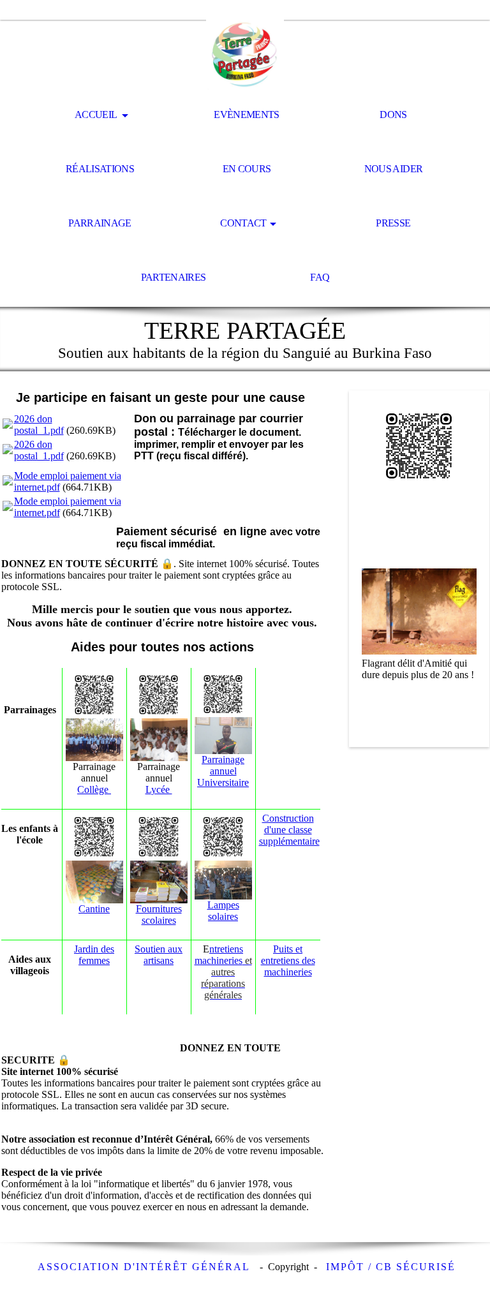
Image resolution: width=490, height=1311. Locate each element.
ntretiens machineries (223, 972)
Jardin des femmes (94, 955)
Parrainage (99, 223)
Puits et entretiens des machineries (288, 960)
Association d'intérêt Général (145, 1266)
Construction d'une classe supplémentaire (289, 830)
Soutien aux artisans (158, 955)
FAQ (319, 277)
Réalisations (100, 168)
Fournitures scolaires (159, 914)
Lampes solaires (223, 911)
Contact (243, 223)
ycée (161, 789)
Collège (94, 789)
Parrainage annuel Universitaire (223, 771)
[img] (245, 55)
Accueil (97, 114)
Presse (393, 223)
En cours (247, 168)
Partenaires (173, 277)
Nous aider (393, 168)
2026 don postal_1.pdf (39, 424)
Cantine (94, 908)
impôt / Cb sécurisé (391, 1266)
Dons (393, 114)
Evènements (246, 114)
